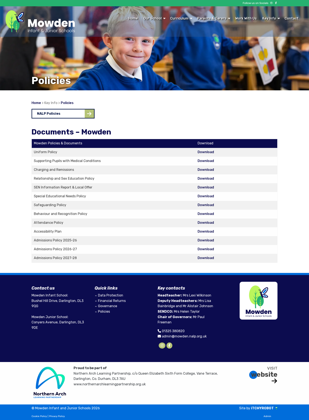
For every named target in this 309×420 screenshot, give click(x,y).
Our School (153, 18)
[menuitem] (133, 18)
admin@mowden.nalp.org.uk (184, 336)
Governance (107, 306)
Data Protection (110, 295)
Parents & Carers (211, 18)
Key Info (269, 18)
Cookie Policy (39, 416)
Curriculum (179, 18)
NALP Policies (48, 114)
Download (206, 152)
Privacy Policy (57, 416)
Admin (267, 416)
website (264, 374)
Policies (67, 103)
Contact (291, 18)
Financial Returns (112, 301)
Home (133, 18)
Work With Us (246, 18)
